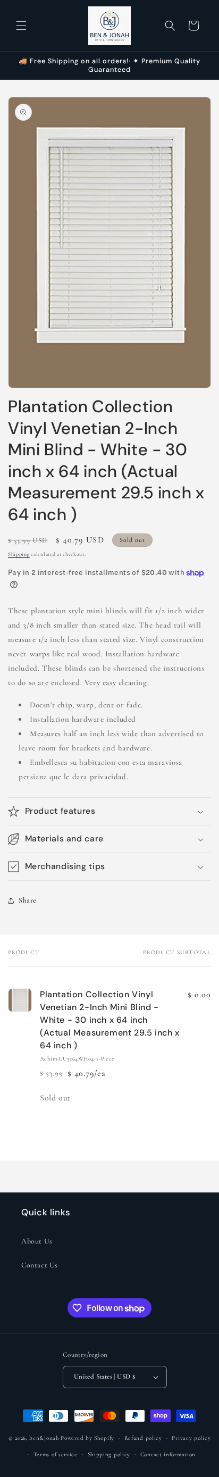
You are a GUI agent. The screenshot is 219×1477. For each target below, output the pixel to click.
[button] (21, 25)
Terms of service (55, 1454)
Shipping (19, 554)
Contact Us (39, 1265)
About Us (37, 1241)
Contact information (168, 1454)
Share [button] (28, 900)
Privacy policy (191, 1437)
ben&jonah (44, 1437)
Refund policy (143, 1437)
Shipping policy (109, 1454)
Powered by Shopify (87, 1437)
